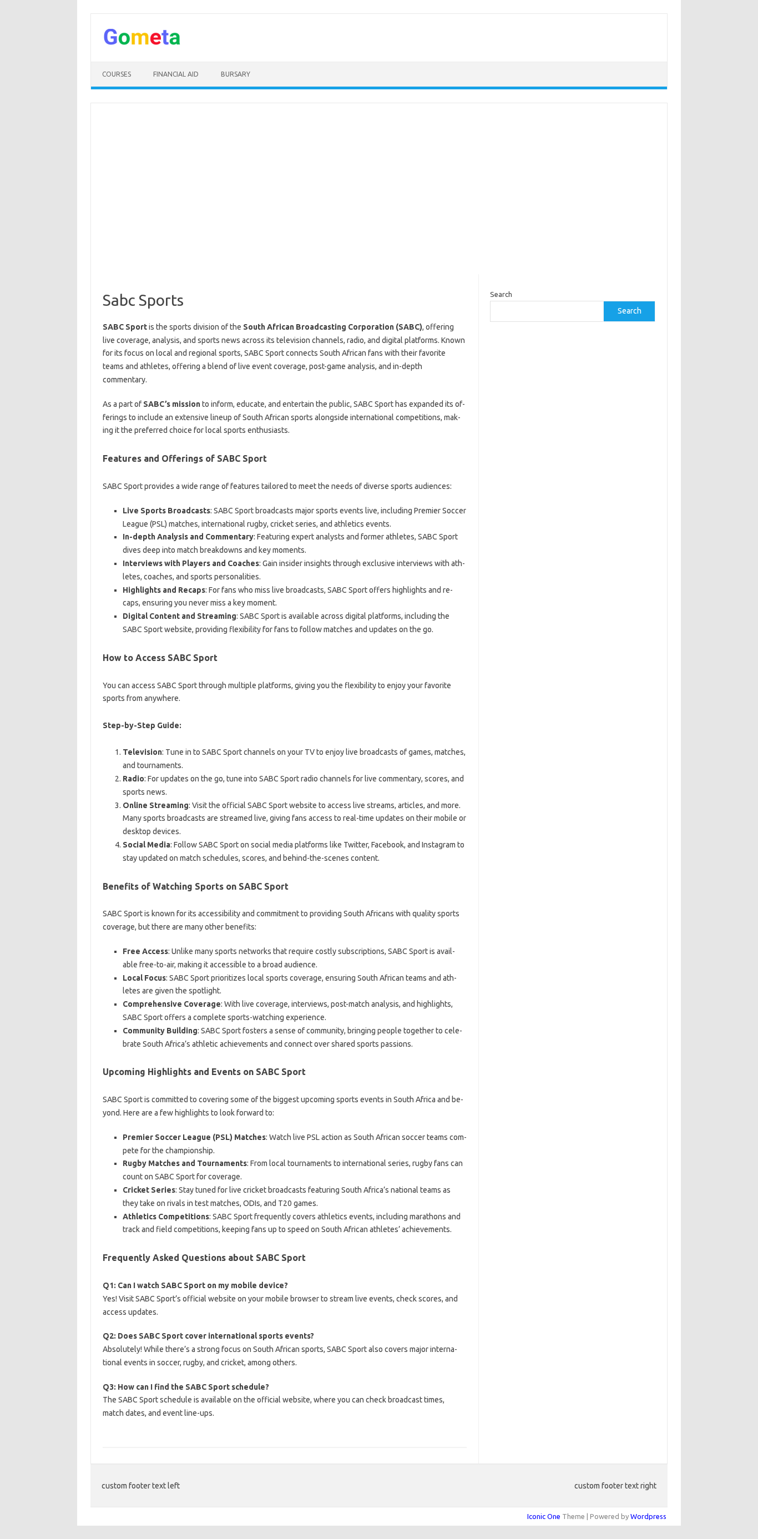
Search (501, 294)
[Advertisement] (379, 188)
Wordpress (648, 1516)
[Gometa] (142, 42)
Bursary (235, 74)
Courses (116, 74)
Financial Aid (176, 74)
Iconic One (543, 1516)
